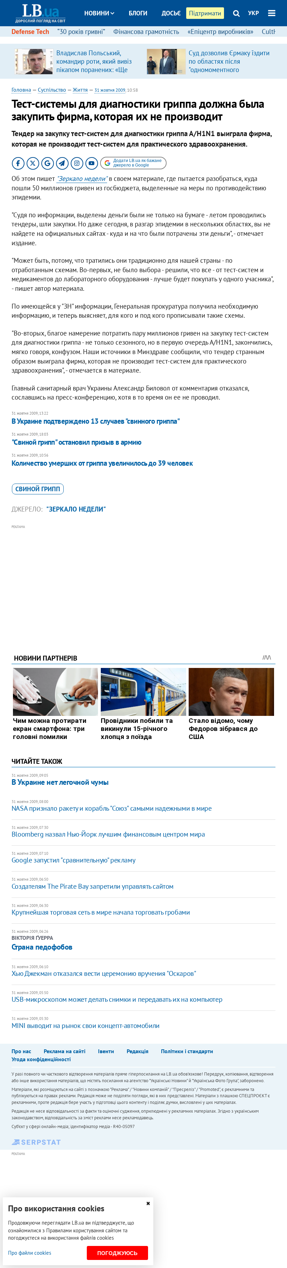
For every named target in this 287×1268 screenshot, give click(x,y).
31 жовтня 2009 (109, 90)
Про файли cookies (29, 1252)
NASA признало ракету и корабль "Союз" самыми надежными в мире (112, 808)
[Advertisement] (143, 580)
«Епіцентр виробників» (220, 31)
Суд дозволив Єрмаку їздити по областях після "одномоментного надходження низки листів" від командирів (229, 70)
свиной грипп (37, 489)
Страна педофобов (42, 947)
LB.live (150, 39)
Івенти (106, 1051)
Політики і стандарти (187, 1051)
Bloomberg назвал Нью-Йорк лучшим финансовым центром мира (108, 834)
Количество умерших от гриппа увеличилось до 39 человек (102, 463)
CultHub (273, 31)
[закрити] (148, 1203)
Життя (80, 89)
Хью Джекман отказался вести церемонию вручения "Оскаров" (104, 973)
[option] (78, 61)
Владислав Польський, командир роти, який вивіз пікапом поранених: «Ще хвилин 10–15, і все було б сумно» (95, 70)
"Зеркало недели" (81, 178)
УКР (253, 13)
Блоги (138, 13)
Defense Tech (30, 31)
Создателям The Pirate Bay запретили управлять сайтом (93, 886)
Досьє (171, 13)
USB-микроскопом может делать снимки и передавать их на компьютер (117, 999)
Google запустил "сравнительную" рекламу (73, 860)
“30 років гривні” (81, 31)
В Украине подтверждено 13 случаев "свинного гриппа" (96, 421)
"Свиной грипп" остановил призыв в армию (76, 442)
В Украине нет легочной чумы (60, 782)
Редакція (137, 1051)
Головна (21, 89)
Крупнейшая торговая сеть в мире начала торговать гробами (101, 912)
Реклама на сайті (64, 1051)
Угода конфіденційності (41, 1059)
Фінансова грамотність (146, 31)
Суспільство (52, 89)
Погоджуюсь (117, 1253)
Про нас (21, 1051)
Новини (96, 13)
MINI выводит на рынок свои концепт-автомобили (86, 1025)
